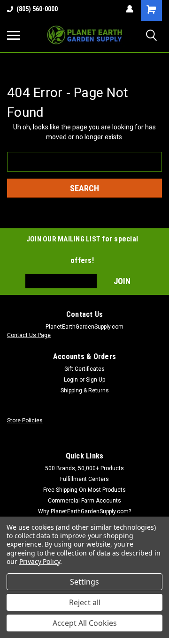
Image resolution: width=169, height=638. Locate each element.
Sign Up (95, 379)
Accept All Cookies (85, 623)
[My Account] (129, 9)
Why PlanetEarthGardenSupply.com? (84, 511)
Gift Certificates (84, 369)
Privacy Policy (39, 561)
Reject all (84, 602)
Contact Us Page (29, 335)
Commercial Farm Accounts (84, 500)
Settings (84, 582)
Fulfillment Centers (84, 479)
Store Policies (25, 420)
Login (71, 379)
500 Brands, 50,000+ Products (84, 468)
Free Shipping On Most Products (84, 490)
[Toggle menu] (13, 35)
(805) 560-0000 (37, 9)
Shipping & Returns (85, 390)
